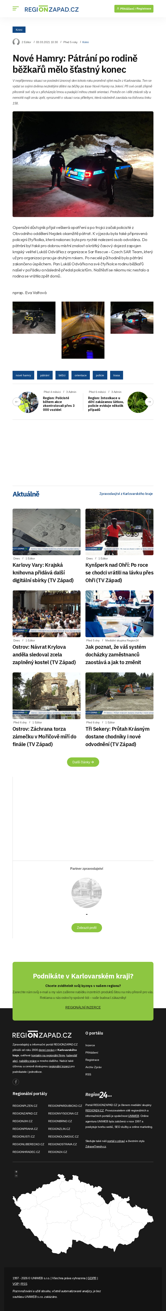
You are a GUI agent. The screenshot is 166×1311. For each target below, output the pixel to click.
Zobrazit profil (87, 927)
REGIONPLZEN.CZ (25, 1105)
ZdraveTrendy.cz (95, 1146)
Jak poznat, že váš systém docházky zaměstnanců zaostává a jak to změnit (115, 654)
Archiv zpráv (93, 1067)
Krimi (19, 29)
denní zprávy (47, 1050)
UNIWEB (133, 1115)
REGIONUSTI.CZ (24, 1136)
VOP (16, 1283)
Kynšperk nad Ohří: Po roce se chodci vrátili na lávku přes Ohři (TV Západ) (119, 572)
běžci (62, 375)
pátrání (44, 375)
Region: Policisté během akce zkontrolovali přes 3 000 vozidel (59, 404)
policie (100, 375)
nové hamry (23, 375)
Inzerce (90, 1045)
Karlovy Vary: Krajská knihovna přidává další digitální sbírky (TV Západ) (43, 572)
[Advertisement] (83, 451)
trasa (116, 375)
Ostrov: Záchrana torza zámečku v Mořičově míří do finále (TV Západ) (44, 736)
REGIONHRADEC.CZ (26, 1152)
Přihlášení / (127, 8)
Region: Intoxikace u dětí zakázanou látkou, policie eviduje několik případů (106, 404)
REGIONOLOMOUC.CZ (63, 1136)
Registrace (143, 8)
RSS (88, 1074)
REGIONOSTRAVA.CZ (62, 1144)
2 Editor (26, 42)
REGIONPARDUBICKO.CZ (65, 1105)
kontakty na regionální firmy (48, 1055)
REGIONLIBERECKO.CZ (28, 1144)
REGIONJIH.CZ (23, 1121)
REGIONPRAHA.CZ (25, 1128)
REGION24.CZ (57, 1152)
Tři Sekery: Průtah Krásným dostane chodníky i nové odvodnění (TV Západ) (117, 736)
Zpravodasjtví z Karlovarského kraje (126, 494)
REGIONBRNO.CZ (60, 1121)
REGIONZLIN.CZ (59, 1128)
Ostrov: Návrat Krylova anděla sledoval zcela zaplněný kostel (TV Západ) (44, 654)
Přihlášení (91, 1052)
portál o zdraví (116, 1141)
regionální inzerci (59, 1066)
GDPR (92, 1278)
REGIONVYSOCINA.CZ (63, 1113)
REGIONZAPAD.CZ (25, 1113)
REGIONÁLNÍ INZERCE (83, 1007)
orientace (81, 375)
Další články (81, 762)
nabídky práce (27, 1060)
